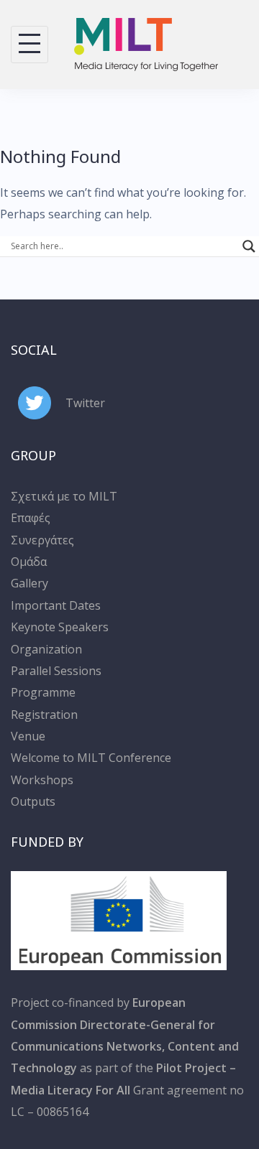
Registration (44, 714)
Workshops (42, 780)
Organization (46, 649)
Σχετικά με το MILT (64, 496)
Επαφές (30, 518)
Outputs (33, 801)
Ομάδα (29, 561)
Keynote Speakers (60, 627)
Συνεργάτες (42, 540)
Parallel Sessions (56, 671)
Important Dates (56, 605)
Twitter (85, 403)
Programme (43, 692)
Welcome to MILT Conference (91, 758)
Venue (28, 736)
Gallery (29, 583)
